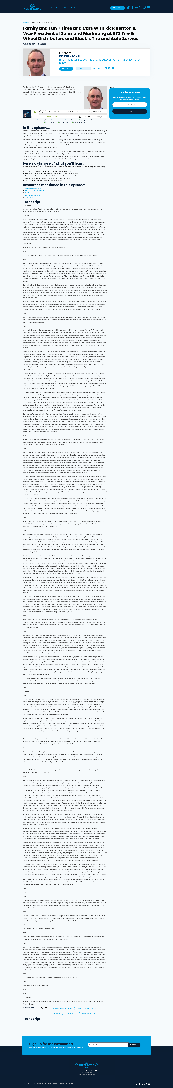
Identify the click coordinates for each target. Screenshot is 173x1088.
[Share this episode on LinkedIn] (112, 68)
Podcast (26, 23)
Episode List (53, 7)
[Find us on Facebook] (132, 8)
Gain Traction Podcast (85, 1008)
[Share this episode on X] (108, 68)
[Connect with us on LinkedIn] (136, 8)
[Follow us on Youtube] (148, 8)
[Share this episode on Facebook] (105, 68)
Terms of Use (63, 1083)
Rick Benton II (70, 1014)
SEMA (27, 193)
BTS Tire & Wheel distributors (62, 1008)
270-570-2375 (88, 1072)
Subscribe (117, 8)
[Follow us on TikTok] (128, 8)
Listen (67, 69)
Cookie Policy (72, 1083)
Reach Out (74, 7)
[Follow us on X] (140, 8)
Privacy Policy (54, 1083)
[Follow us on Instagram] (144, 8)
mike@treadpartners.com (88, 1074)
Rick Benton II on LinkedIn (33, 188)
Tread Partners (29, 197)
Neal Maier (56, 1014)
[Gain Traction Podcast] (32, 7)
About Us (64, 7)
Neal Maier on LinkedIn (32, 195)
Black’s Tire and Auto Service (34, 190)
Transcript (83, 69)
